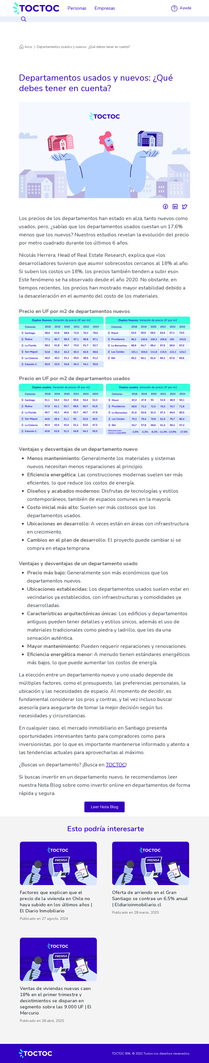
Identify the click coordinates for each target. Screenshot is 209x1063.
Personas (77, 8)
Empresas (105, 8)
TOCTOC (116, 764)
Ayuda (185, 8)
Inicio (28, 47)
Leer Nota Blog (104, 807)
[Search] (24, 19)
